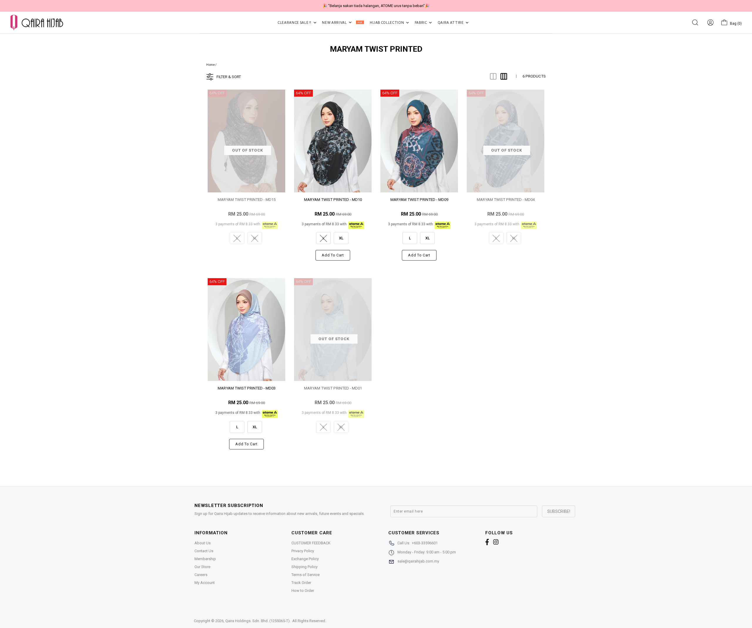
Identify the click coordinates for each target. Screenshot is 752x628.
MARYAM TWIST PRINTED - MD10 (333, 199)
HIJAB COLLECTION (387, 22)
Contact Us (203, 551)
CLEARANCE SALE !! (295, 22)
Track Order (301, 582)
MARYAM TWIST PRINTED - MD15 (247, 199)
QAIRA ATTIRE (451, 22)
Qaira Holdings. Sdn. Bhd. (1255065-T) (257, 621)
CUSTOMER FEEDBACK (310, 543)
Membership (205, 559)
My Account (204, 582)
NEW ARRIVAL (342, 22)
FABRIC (421, 22)
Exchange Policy (305, 559)
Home (210, 64)
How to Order (302, 590)
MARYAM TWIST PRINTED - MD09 (419, 199)
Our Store (202, 567)
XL (341, 238)
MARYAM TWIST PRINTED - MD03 (247, 388)
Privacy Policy (302, 551)
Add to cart (333, 255)
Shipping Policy (304, 567)
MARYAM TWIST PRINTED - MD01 (333, 388)
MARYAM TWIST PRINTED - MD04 (506, 199)
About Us (202, 543)
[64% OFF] (333, 140)
